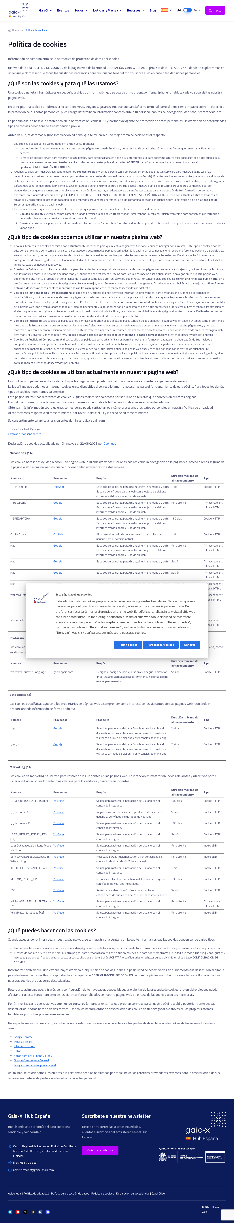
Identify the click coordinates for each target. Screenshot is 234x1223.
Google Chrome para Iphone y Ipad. (35, 1065)
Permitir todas (128, 645)
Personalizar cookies (161, 645)
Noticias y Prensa (105, 10)
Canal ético (158, 1193)
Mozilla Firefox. (23, 1041)
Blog (153, 10)
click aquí (84, 632)
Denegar (189, 645)
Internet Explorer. (24, 1046)
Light (177, 10)
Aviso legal (15, 1193)
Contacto (215, 10)
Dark (197, 10)
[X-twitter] (25, 1212)
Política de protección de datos (70, 1193)
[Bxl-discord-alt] (48, 1212)
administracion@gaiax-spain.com (33, 1170)
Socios (79, 10)
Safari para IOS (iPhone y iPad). (33, 1055)
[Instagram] (33, 1212)
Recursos (134, 10)
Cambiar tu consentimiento (24, 434)
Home (15, 30)
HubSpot (58, 486)
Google (57, 502)
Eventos (63, 10)
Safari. (18, 1051)
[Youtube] (18, 1212)
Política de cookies (103, 1193)
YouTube (58, 800)
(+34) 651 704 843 (25, 1162)
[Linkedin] (10, 1212)
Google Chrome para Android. (31, 1060)
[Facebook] (40, 1212)
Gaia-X (21, 10)
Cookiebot (111, 443)
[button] (100, 1150)
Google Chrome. (23, 1037)
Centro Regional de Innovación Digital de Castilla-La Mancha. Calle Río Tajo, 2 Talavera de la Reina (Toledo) (44, 1151)
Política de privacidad (36, 1193)
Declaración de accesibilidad (133, 1193)
